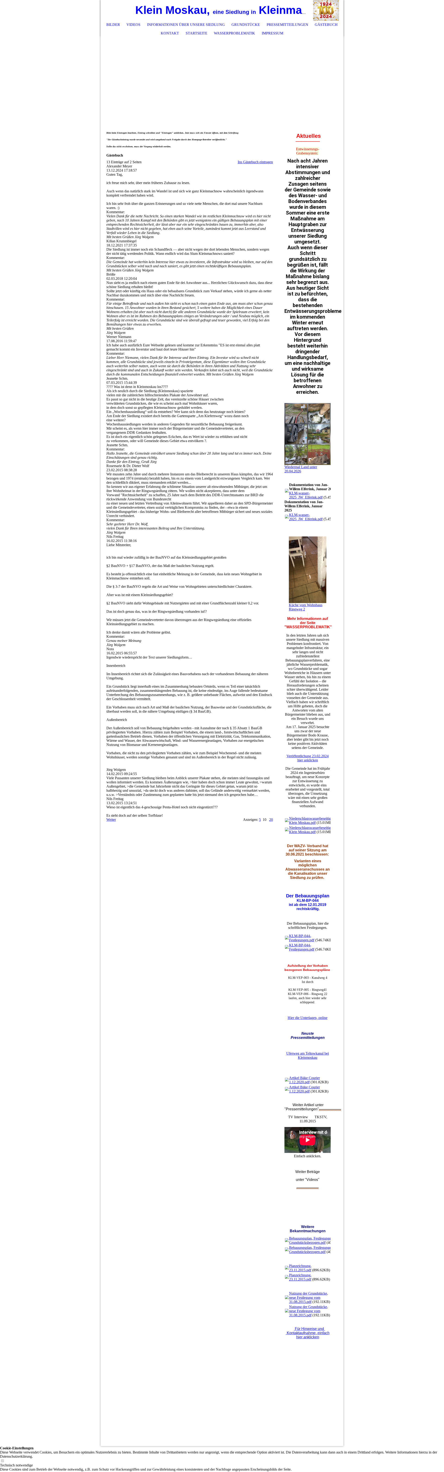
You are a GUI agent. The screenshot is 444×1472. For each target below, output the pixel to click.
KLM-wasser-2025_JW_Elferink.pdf (306, 495)
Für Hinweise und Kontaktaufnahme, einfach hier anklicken (308, 1333)
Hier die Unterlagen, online (307, 1018)
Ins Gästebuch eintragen (255, 162)
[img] (326, 10)
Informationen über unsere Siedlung (186, 25)
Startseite (196, 33)
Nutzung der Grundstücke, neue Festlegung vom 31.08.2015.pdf (308, 1297)
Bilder (113, 25)
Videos (133, 25)
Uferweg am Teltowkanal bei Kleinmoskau (307, 1055)
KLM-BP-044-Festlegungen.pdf (301, 938)
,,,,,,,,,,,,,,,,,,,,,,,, (330, 1109)
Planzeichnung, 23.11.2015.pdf (300, 1268)
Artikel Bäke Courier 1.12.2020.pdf (304, 1080)
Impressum (272, 33)
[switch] (2, 1461)
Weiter (111, 820)
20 (271, 820)
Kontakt (170, 33)
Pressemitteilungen (287, 25)
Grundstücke (245, 25)
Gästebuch (326, 25)
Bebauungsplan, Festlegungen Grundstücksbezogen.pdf (311, 1240)
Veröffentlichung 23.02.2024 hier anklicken (308, 758)
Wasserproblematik (234, 33)
